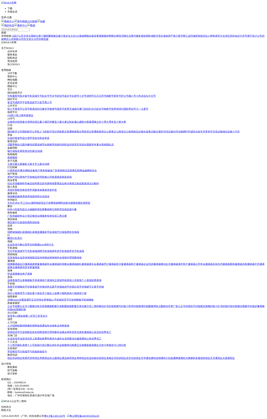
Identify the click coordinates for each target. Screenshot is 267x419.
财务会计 (22, 216)
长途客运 (148, 131)
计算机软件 (13, 170)
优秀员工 (106, 332)
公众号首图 (13, 306)
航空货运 (52, 131)
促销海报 (52, 257)
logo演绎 (44, 244)
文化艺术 (12, 203)
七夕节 (83, 96)
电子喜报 (47, 280)
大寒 (123, 122)
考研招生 (82, 358)
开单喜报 (37, 280)
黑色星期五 (27, 115)
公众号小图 (26, 306)
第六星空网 (179, 36)
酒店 (9, 222)
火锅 (29, 209)
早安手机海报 (76, 251)
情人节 (11, 109)
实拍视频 (35, 244)
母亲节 (18, 109)
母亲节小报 (23, 293)
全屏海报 (46, 299)
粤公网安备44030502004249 (84, 416)
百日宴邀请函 (123, 264)
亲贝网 (122, 36)
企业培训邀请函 (152, 264)
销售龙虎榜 (58, 325)
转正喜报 (57, 280)
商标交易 (36, 36)
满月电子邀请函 (186, 264)
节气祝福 (32, 351)
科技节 (60, 96)
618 (9, 115)
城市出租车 (196, 131)
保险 (14, 151)
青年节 (117, 96)
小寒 (118, 122)
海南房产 (168, 36)
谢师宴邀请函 (39, 264)
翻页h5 (11, 238)
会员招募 (67, 338)
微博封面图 (144, 306)
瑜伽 (9, 196)
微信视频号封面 (246, 306)
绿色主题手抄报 (53, 286)
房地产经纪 (13, 177)
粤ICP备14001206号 (54, 416)
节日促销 (22, 332)
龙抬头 (144, 96)
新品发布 (32, 332)
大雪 (108, 122)
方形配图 (62, 306)
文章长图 (82, 306)
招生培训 (12, 358)
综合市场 (12, 183)
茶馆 (55, 203)
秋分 (84, 122)
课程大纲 (185, 358)
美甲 (29, 138)
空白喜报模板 (24, 280)
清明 (29, 122)
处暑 (74, 122)
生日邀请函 (26, 264)
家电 (49, 183)
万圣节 (40, 102)
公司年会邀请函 (204, 264)
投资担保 (52, 216)
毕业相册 (62, 345)
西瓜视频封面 (207, 306)
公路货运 (121, 131)
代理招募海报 (74, 257)
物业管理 (37, 177)
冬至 (32, 96)
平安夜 (26, 102)
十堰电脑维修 (48, 36)
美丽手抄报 (13, 286)
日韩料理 (57, 209)
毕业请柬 (12, 273)
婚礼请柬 (22, 232)
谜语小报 (82, 293)
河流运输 (168, 131)
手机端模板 (87, 299)
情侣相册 (72, 345)
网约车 (186, 131)
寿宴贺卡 (111, 345)
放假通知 (42, 325)
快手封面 (195, 306)
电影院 (39, 203)
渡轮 (160, 131)
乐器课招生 (228, 358)
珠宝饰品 (77, 183)
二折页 (31, 316)
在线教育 (49, 144)
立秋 (69, 122)
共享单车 (208, 131)
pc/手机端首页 (58, 299)
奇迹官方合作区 (221, 36)
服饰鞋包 (22, 183)
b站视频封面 (19, 309)
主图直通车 (25, 299)
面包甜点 (22, 209)
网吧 (60, 203)
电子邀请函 (137, 264)
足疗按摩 (48, 203)
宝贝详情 (36, 299)
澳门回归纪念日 (87, 109)
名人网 (209, 36)
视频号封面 (120, 306)
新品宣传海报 (39, 257)
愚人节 (48, 102)
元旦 (96, 96)
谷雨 (34, 122)
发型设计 (22, 138)
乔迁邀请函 (110, 264)
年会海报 (62, 257)
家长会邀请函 (96, 264)
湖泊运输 (227, 131)
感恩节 (18, 102)
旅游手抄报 (68, 286)
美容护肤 (12, 190)
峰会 (64, 332)
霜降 (93, 122)
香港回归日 (36, 109)
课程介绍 (166, 358)
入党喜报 (77, 280)
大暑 (64, 122)
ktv (29, 203)
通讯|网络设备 (27, 170)
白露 (79, 122)
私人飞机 (42, 131)
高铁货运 (86, 131)
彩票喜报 (96, 280)
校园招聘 (22, 325)
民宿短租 (35, 222)
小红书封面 (221, 306)
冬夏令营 (99, 144)
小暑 (59, 122)
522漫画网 (81, 36)
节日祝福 (22, 351)
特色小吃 (12, 209)
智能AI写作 (20, 39)
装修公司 (47, 177)
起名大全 (70, 36)
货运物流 (32, 216)
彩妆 (42, 138)
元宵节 (102, 96)
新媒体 (48, 170)
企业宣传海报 (24, 257)
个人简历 (12, 345)
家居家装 (57, 177)
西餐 (44, 209)
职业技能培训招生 (96, 358)
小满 (44, 122)
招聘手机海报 (44, 251)
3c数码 (95, 183)
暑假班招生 (204, 358)
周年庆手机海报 (60, 251)
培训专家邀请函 (31, 267)
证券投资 (22, 151)
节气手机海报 (29, 251)
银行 (9, 151)
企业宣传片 (13, 244)
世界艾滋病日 (71, 109)
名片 (45, 316)
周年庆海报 (73, 232)
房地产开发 (26, 177)
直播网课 (175, 358)
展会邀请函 (16, 267)
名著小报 (35, 293)
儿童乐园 (12, 164)
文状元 (27, 36)
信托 (29, 151)
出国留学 (89, 144)
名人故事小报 (56, 293)
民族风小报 (70, 293)
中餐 (74, 209)
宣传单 (11, 316)
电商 (9, 157)
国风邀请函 (236, 264)
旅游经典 (25, 222)
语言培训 (79, 144)
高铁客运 (62, 131)
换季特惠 (47, 338)
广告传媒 (12, 216)
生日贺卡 (101, 345)
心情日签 (121, 345)
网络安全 (92, 170)
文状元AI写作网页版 (37, 39)
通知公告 (86, 338)
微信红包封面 (106, 306)
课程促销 (156, 358)
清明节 (90, 96)
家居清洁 (86, 183)
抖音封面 (232, 306)
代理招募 (52, 332)
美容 (46, 138)
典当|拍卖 (37, 151)
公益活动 (96, 332)
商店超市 (42, 183)
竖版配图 (72, 306)
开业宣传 (22, 338)
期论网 (115, 36)
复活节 (11, 102)
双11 (13, 115)
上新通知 (37, 338)
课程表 (194, 358)
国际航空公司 (29, 131)
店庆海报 (12, 257)
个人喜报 (86, 280)
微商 (14, 157)
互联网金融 (81, 170)
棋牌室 (74, 203)
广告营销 (57, 170)
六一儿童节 (142, 109)
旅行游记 (42, 345)
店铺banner (13, 299)
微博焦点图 (157, 306)
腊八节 (132, 96)
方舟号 (243, 36)
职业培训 (69, 144)
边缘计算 (61, 36)
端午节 (38, 96)
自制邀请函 (248, 264)
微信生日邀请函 (169, 264)
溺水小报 (12, 293)
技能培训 (59, 144)
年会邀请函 (53, 264)
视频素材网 (105, 36)
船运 (155, 131)
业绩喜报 (12, 280)
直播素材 (42, 232)
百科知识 (235, 36)
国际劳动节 (130, 109)
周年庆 (70, 332)
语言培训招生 (133, 358)
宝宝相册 (82, 345)
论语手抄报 (80, 286)
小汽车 (236, 131)
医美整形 (22, 190)
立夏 (39, 122)
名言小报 (44, 293)
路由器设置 (93, 36)
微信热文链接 (39, 306)
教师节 (53, 109)
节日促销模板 (73, 299)
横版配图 (52, 306)
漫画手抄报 (38, 286)
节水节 (53, 96)
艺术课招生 (216, 358)
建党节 (45, 109)
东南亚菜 (67, 209)
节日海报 (62, 232)
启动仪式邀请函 (221, 264)
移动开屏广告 (170, 306)
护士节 (125, 96)
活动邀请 (77, 338)
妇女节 (45, 96)
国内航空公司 (14, 131)
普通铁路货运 (98, 131)
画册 (25, 316)
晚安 (14, 351)
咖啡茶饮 (37, 209)
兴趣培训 (30, 144)
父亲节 (26, 109)
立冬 (98, 122)
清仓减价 (57, 338)
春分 (24, 122)
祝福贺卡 (42, 351)
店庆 (29, 338)
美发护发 (52, 190)
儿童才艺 (32, 164)
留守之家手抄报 (95, 286)
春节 (27, 96)
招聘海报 (12, 232)
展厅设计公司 (254, 36)
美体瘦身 (42, 190)
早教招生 (44, 358)
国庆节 (60, 109)
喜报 (66, 325)
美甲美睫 (32, 190)
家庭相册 (91, 345)
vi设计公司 (17, 36)
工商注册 (62, 216)
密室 (87, 203)
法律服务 (42, 216)
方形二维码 (93, 306)
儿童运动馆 (43, 164)
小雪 (103, 122)
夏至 (54, 122)
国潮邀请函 (13, 264)
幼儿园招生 (55, 358)
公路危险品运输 (134, 131)
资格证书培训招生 (116, 358)
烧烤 (49, 209)
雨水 (14, 122)
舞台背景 (25, 244)
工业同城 (190, 36)
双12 (18, 115)
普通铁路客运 (74, 131)
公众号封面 (184, 306)
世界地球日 (117, 109)
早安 (9, 351)
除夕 (22, 96)
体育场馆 (30, 196)
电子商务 (40, 170)
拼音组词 (200, 36)
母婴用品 (57, 183)
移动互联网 (68, 170)
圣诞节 (33, 102)
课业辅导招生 (69, 358)
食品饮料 (32, 183)
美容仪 (36, 138)
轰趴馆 (81, 203)
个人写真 (32, 345)
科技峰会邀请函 (68, 264)
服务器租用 (142, 36)
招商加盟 (42, 332)
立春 (9, 122)
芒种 (49, 122)
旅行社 (16, 222)
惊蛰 (19, 122)
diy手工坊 (22, 203)
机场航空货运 (155, 36)
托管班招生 (33, 358)
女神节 (75, 96)
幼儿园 (21, 144)
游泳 (46, 196)
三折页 (39, 316)
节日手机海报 (14, 251)
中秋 (9, 96)
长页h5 (18, 238)
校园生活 (109, 144)
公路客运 (111, 131)
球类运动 (39, 196)
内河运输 (178, 131)
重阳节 (16, 96)
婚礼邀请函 (83, 264)
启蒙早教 (12, 144)
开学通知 (146, 358)
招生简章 (22, 358)
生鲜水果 (67, 183)
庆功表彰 (79, 332)
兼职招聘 (32, 325)
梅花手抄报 (26, 286)
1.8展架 (19, 316)
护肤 (14, 138)
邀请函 (87, 332)
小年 (138, 96)
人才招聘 (12, 325)
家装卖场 (67, 177)
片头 (51, 244)
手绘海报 (52, 232)
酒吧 (33, 203)
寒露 (89, 122)
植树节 (110, 96)
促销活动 (12, 332)
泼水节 (68, 96)
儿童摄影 (22, 164)
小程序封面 (132, 306)
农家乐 (66, 203)
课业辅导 (39, 144)
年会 (49, 325)
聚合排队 (52, 345)
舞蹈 (14, 196)
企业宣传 (12, 338)
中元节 (152, 96)
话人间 (10, 39)
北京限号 (131, 36)
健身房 (21, 196)
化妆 (9, 138)
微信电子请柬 (24, 273)
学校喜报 (67, 280)
